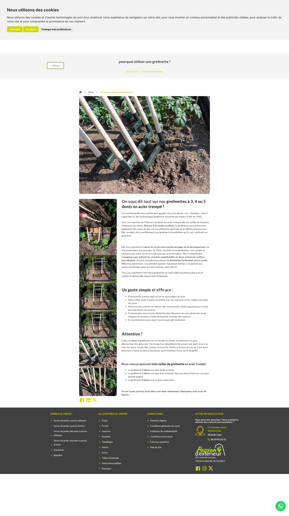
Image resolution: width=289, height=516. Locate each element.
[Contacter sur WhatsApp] (281, 508)
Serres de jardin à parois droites (69, 426)
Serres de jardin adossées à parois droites (70, 442)
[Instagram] (205, 468)
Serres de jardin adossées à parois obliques (70, 433)
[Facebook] (198, 468)
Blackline (58, 455)
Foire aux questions (159, 442)
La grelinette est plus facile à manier (151, 369)
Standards (59, 450)
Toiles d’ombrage (110, 458)
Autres (105, 447)
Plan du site (155, 447)
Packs (105, 420)
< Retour (55, 65)
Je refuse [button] (31, 29)
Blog (90, 92)
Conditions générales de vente (165, 426)
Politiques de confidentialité (163, 431)
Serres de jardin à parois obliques (70, 420)
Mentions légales (158, 420)
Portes (105, 426)
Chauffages (107, 442)
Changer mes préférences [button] (56, 29)
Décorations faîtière (111, 463)
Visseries (106, 436)
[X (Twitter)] (210, 468)
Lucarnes (106, 431)
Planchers (106, 468)
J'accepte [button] (14, 29)
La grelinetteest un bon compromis (151, 379)
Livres (105, 452)
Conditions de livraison (161, 436)
